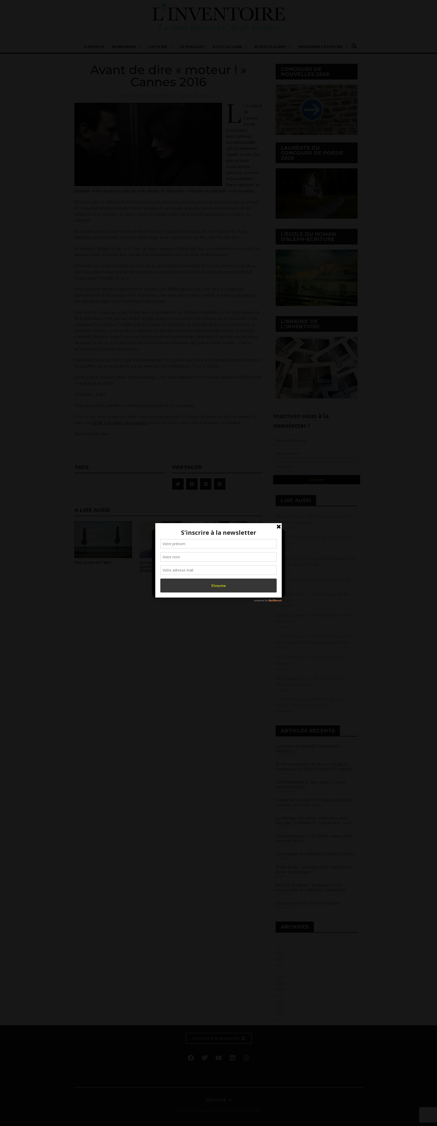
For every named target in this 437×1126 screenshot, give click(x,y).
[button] (277, 536)
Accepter (176, 578)
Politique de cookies (216, 590)
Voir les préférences (259, 578)
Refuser (217, 578)
